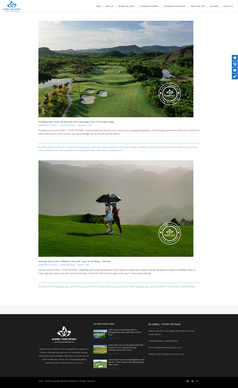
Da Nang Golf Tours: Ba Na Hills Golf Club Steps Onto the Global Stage (76, 121)
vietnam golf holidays (187, 286)
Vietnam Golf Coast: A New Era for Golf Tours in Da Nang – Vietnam (74, 261)
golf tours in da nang (112, 286)
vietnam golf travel (116, 150)
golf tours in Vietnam (163, 147)
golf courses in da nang (128, 147)
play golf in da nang (87, 150)
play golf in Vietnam (158, 286)
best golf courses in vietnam (63, 147)
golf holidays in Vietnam (146, 147)
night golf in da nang (72, 150)
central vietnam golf (98, 147)
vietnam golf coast (102, 150)
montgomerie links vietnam (54, 150)
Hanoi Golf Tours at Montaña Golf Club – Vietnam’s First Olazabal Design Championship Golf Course (126, 347)
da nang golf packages (61, 286)
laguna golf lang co (178, 147)
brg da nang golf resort (82, 147)
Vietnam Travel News (67, 125)
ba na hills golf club (45, 147)
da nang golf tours (112, 147)
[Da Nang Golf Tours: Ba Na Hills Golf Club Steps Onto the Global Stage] (115, 69)
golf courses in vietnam (96, 286)
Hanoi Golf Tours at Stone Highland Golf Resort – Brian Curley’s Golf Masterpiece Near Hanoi (126, 362)
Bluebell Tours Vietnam (49, 125)
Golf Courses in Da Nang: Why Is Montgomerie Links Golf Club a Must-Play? (124, 332)
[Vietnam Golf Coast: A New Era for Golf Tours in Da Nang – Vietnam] (115, 208)
